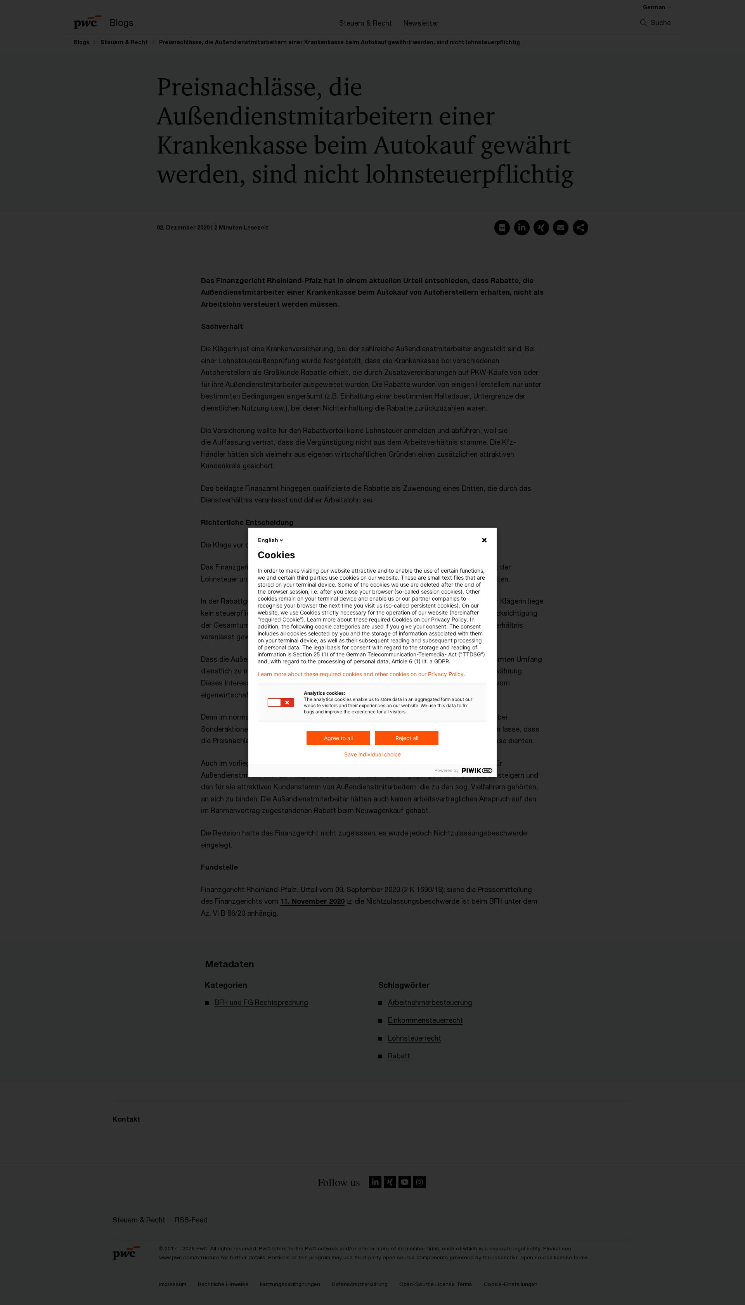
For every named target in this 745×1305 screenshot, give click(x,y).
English (268, 540)
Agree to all (338, 738)
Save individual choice (372, 754)
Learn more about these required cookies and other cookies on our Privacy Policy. (361, 674)
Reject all (406, 738)
